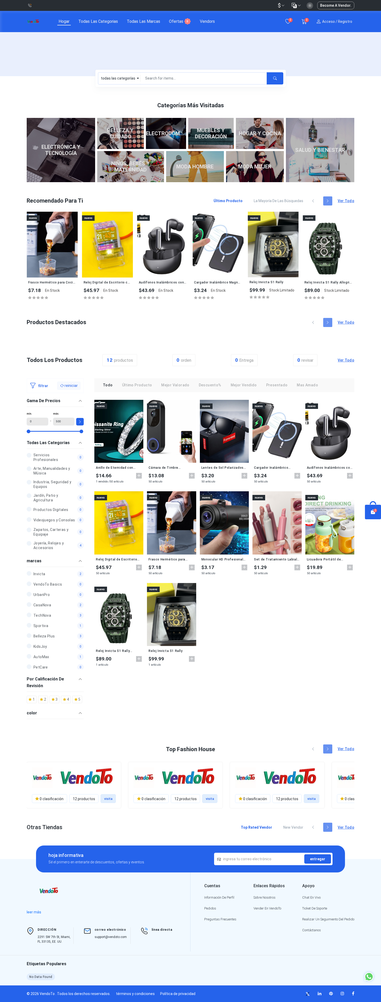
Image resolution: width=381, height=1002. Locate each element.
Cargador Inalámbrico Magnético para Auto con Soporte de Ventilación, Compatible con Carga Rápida (172, 282)
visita (108, 799)
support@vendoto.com (111, 937)
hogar (64, 21)
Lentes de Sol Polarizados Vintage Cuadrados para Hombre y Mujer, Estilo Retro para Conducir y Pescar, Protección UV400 (224, 468)
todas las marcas (143, 21)
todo (108, 385)
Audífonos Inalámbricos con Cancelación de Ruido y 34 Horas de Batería (117, 282)
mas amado (307, 385)
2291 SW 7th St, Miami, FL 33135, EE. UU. (54, 939)
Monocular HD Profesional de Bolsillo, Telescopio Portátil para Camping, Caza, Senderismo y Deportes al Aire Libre (222, 559)
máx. (56, 413)
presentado (277, 385)
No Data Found (40, 977)
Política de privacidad (177, 994)
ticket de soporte (314, 908)
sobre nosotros (264, 897)
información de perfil (219, 897)
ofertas (178, 21)
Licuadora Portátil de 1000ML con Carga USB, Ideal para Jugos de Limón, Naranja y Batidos (328, 559)
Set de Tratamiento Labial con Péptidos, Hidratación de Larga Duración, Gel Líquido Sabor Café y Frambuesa (275, 559)
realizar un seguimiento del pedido (328, 919)
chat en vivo (311, 897)
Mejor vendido (244, 385)
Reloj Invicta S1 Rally (220, 282)
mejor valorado (175, 385)
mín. (29, 413)
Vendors (207, 21)
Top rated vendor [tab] (256, 827)
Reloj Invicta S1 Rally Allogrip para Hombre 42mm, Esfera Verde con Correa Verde (282, 282)
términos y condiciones (135, 994)
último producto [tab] (228, 201)
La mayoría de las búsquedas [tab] (278, 201)
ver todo (346, 201)
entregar (317, 859)
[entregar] (275, 78)
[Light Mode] (310, 5)
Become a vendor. (335, 5)
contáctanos (311, 930)
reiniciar (71, 385)
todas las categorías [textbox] (118, 78)
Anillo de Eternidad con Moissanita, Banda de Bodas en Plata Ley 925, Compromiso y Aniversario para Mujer (338, 282)
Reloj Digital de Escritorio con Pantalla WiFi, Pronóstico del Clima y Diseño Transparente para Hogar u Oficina (62, 282)
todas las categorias (98, 21)
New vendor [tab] (293, 827)
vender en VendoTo (267, 908)
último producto (137, 385)
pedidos (210, 908)
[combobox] (119, 78)
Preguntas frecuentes (220, 919)
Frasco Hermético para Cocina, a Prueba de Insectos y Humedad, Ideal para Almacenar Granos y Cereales (170, 559)
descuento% (210, 385)
